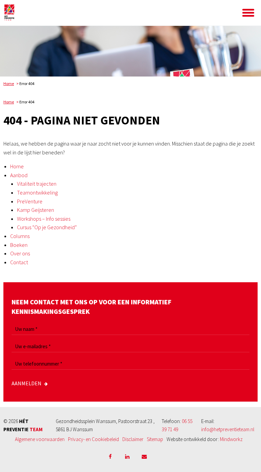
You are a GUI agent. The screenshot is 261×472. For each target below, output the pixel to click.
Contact (19, 262)
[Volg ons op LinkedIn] (127, 457)
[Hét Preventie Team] (46, 12)
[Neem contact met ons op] (144, 457)
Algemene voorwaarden (40, 439)
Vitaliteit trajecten (36, 183)
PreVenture (29, 201)
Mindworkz (231, 439)
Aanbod (19, 175)
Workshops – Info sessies (43, 218)
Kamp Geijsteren (35, 209)
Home (8, 83)
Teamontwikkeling (37, 192)
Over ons (20, 253)
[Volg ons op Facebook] (110, 457)
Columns (20, 236)
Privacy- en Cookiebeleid (93, 439)
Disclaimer (132, 439)
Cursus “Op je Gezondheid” (47, 227)
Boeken (19, 244)
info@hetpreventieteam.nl (227, 429)
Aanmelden (26, 383)
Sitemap (155, 439)
